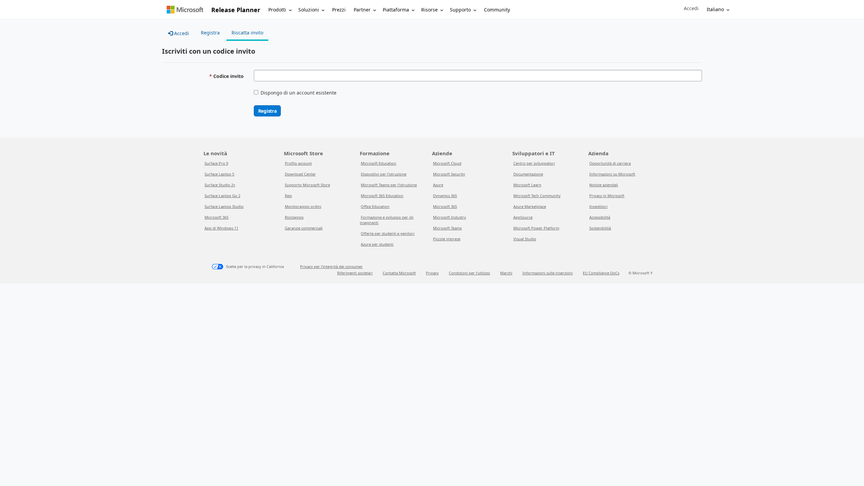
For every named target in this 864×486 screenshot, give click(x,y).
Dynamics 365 (445, 195)
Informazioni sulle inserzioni (547, 272)
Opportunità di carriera (610, 163)
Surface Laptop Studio (224, 206)
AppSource (523, 217)
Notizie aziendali (603, 184)
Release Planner (235, 10)
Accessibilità (599, 217)
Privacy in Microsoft (606, 195)
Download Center (300, 174)
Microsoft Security (449, 174)
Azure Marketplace (529, 206)
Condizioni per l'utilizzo (469, 272)
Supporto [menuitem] (460, 9)
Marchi (506, 272)
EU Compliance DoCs (601, 272)
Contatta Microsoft (399, 272)
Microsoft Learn (527, 184)
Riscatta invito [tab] (247, 32)
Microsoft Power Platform (536, 228)
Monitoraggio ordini (303, 206)
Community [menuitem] (497, 9)
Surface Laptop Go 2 (222, 195)
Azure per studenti (377, 244)
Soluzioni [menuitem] (308, 9)
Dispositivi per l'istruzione (383, 174)
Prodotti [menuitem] (277, 9)
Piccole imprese (446, 238)
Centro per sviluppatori (534, 163)
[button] (691, 8)
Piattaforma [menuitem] (396, 9)
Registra (267, 111)
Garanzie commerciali (304, 228)
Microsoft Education (378, 163)
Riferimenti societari (355, 272)
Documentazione (528, 174)
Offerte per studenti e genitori (387, 233)
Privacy (432, 272)
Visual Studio (524, 238)
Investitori (598, 206)
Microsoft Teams (447, 228)
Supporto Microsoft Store (307, 184)
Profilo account (298, 163)
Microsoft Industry (449, 217)
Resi (288, 195)
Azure (438, 184)
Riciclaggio (294, 217)
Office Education (375, 206)
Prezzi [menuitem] (339, 9)
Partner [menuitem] (362, 9)
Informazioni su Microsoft (612, 174)
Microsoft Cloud (447, 163)
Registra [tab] (210, 32)
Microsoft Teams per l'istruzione (389, 184)
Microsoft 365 (216, 217)
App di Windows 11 (221, 228)
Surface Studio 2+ (220, 184)
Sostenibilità (600, 228)
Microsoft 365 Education (382, 195)
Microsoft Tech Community (537, 195)
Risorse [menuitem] (429, 9)
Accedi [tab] (181, 33)
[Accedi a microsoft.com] (185, 10)
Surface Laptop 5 (219, 174)
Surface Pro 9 (216, 163)
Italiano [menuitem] (715, 9)
